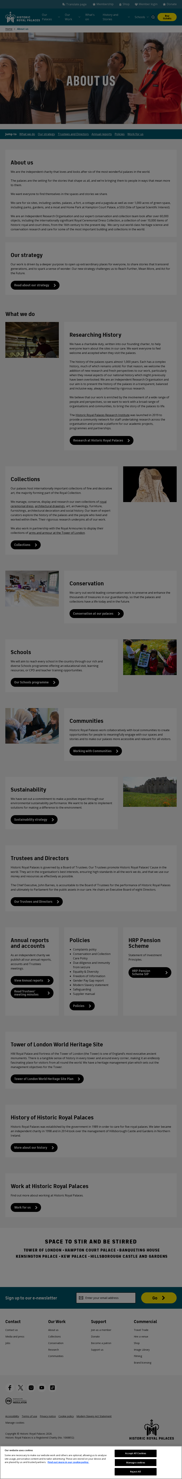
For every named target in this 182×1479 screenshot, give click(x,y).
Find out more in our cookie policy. (68, 1462)
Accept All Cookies (135, 1453)
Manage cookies (135, 1462)
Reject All (135, 1471)
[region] (91, 1462)
